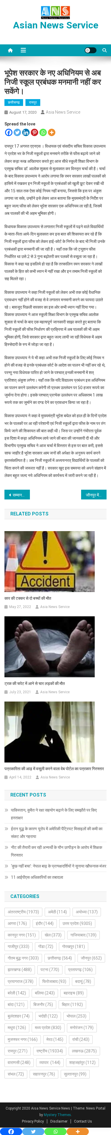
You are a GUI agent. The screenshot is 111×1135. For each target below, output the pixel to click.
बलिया (45, 993)
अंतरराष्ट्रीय (23, 912)
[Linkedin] (26, 132)
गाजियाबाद (83, 935)
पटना (50, 969)
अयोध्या (87, 912)
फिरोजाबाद (54, 981)
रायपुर (33, 102)
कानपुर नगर (22, 935)
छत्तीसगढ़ (14, 102)
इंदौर (45, 923)
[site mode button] (90, 50)
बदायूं (83, 981)
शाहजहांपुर (82, 1062)
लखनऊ (84, 1051)
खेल (53, 935)
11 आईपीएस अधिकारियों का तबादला (37, 877)
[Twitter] (17, 132)
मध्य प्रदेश (48, 1027)
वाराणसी (19, 1062)
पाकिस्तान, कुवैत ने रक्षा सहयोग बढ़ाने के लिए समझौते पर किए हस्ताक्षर (54, 814)
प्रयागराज (20, 981)
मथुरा (17, 1027)
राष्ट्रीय (49, 1051)
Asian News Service (55, 25)
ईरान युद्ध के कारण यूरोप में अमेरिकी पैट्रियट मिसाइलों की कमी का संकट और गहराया (56, 832)
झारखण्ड (20, 969)
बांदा (16, 1004)
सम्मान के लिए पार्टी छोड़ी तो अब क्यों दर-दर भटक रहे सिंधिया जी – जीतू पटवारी (21, 495)
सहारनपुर (44, 1074)
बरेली (17, 993)
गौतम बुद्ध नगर (23, 958)
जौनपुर (91, 958)
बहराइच (74, 993)
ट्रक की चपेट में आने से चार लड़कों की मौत (34, 683)
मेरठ (54, 1039)
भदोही (48, 1016)
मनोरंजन (82, 1027)
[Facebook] (8, 132)
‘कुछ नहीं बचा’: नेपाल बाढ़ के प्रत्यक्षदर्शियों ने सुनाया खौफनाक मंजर (58, 866)
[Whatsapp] (43, 132)
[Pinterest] (34, 132)
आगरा (17, 923)
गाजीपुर (18, 946)
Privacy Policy (33, 1121)
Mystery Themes (57, 1115)
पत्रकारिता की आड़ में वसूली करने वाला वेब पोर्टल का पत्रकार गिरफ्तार (54, 768)
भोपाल (76, 1016)
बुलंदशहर (19, 1016)
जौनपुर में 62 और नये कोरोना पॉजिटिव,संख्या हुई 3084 (96, 495)
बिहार (72, 1004)
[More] (51, 132)
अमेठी (57, 912)
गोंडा (45, 946)
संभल (16, 1074)
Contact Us (83, 1121)
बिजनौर (43, 1004)
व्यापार (49, 1062)
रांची (80, 1039)
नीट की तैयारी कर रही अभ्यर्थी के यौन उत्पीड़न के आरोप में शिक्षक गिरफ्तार (56, 851)
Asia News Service (63, 112)
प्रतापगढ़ (80, 969)
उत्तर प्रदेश (77, 923)
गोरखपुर (73, 946)
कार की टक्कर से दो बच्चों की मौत (27, 598)
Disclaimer (58, 1121)
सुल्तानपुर (75, 1074)
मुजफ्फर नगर (23, 1039)
